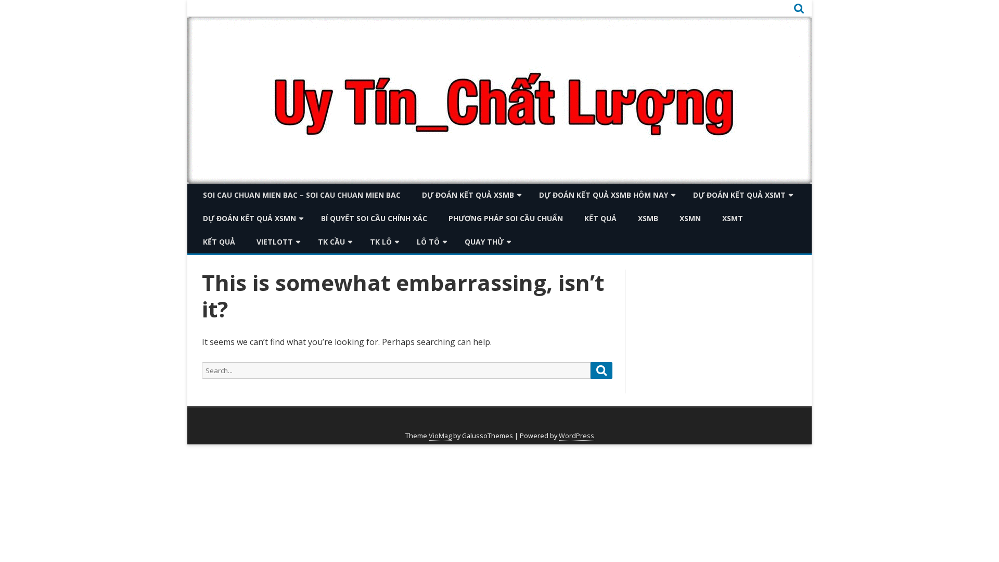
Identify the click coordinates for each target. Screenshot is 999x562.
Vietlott (275, 242)
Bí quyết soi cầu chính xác (374, 218)
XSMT (732, 218)
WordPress (576, 435)
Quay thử (484, 242)
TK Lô (381, 242)
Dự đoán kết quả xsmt (739, 195)
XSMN (690, 218)
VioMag (440, 435)
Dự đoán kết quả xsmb (468, 195)
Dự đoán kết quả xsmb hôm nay (603, 195)
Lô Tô (428, 242)
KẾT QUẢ (600, 218)
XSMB (648, 218)
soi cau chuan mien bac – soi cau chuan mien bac (302, 195)
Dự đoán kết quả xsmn (249, 218)
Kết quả (219, 242)
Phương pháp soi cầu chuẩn (506, 218)
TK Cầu (331, 242)
